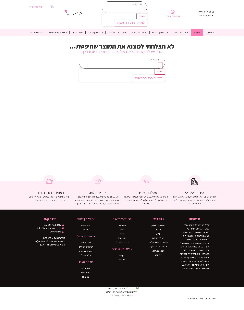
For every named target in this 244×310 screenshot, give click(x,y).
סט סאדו (85, 276)
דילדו (122, 233)
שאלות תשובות (158, 238)
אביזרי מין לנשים (181, 32)
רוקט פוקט (122, 238)
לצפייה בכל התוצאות (131, 23)
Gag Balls (86, 272)
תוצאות (142, 16)
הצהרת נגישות (158, 250)
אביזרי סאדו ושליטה (117, 32)
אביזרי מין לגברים (160, 32)
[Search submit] (142, 10)
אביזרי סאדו (86, 262)
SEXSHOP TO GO (58, 32)
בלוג (158, 233)
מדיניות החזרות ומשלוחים (158, 242)
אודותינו (158, 229)
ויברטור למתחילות (122, 242)
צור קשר (158, 255)
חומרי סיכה (77, 32)
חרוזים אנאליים (86, 242)
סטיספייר (122, 225)
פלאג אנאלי (86, 255)
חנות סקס (210, 32)
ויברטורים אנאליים (86, 246)
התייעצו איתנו (172, 16)
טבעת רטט (85, 225)
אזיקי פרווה (85, 268)
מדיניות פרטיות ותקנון (158, 246)
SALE (197, 32)
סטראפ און (86, 229)
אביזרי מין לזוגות (139, 32)
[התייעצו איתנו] (173, 12)
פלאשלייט (122, 259)
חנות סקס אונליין (158, 225)
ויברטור (122, 229)
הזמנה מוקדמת (36, 32)
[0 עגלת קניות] (67, 13)
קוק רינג (122, 255)
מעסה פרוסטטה (85, 251)
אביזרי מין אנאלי (96, 32)
